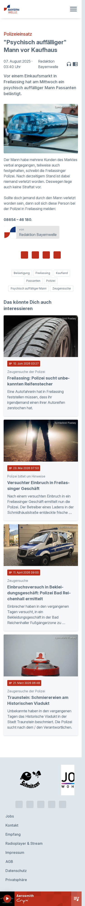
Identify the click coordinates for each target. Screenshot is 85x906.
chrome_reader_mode (75, 64)
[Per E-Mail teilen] (57, 255)
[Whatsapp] (30, 804)
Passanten (33, 280)
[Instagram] (51, 804)
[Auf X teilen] (35, 255)
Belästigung (22, 273)
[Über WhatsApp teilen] (46, 255)
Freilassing (43, 273)
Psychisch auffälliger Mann (28, 288)
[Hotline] (19, 804)
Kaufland (62, 273)
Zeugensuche (61, 288)
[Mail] (62, 804)
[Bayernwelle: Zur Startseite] (35, 9)
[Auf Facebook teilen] (24, 255)
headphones (69, 64)
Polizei (50, 280)
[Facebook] (40, 804)
